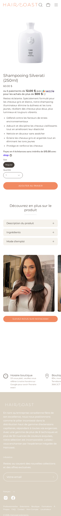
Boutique (35, 506)
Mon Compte (32, 509)
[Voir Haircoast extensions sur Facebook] (13, 497)
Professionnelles (10, 506)
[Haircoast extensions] (20, 5)
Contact (21, 509)
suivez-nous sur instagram (30, 319)
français (6, 491)
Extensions (24, 506)
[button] (40, 5)
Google (13, 384)
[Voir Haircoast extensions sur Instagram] (5, 497)
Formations (47, 506)
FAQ (13, 509)
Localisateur (46, 509)
